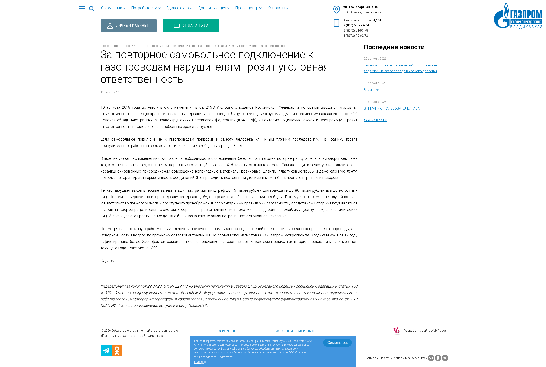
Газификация (227, 330)
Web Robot (438, 330)
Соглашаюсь (337, 342)
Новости (127, 45)
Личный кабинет (132, 25)
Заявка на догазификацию (295, 330)
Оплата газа (196, 25)
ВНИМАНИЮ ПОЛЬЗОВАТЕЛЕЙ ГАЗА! (392, 109)
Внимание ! (372, 90)
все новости (375, 120)
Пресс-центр (109, 45)
